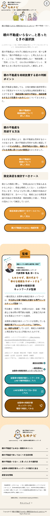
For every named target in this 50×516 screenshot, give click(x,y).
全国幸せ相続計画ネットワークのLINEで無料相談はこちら (25, 379)
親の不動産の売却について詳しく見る (25, 162)
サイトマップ (25, 503)
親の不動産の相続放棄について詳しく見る (25, 113)
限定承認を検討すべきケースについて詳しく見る (25, 213)
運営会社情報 (38, 363)
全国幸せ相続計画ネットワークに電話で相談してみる (25, 405)
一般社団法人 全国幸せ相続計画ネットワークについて (27, 369)
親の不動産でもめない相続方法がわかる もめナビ (28, 511)
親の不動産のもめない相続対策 (25, 227)
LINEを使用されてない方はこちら (25, 391)
